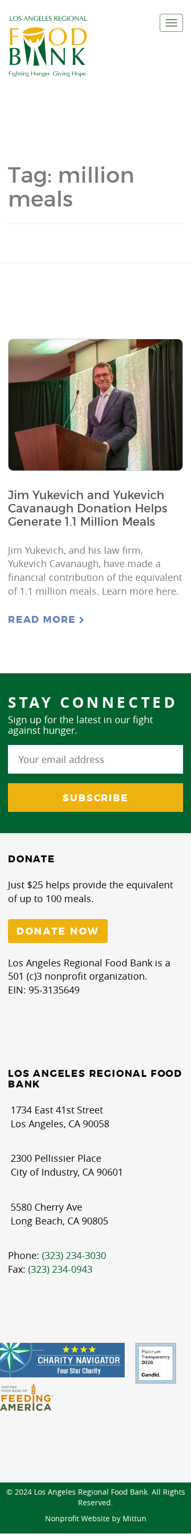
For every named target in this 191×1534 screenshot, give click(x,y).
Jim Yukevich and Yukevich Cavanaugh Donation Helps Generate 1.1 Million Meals (87, 508)
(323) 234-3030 (74, 1255)
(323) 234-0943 (60, 1269)
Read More (43, 619)
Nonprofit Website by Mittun (95, 1518)
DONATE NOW (57, 931)
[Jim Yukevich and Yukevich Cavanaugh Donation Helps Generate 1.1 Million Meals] (95, 405)
